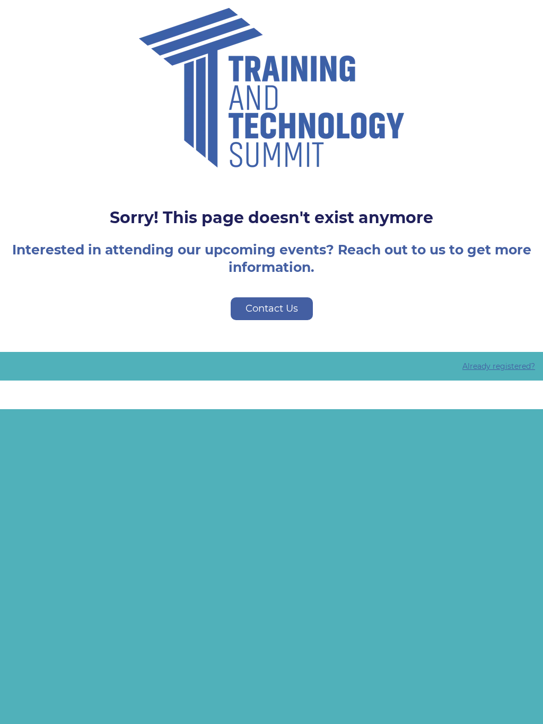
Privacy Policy (272, 395)
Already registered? (498, 366)
